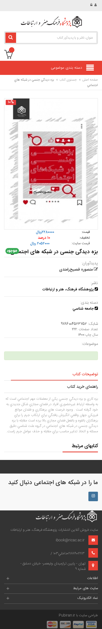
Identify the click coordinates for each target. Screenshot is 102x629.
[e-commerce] (51, 22)
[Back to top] (6, 619)
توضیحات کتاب (85, 374)
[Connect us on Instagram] (93, 496)
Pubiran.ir (67, 615)
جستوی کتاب (68, 79)
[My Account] (96, 5)
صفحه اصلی (90, 79)
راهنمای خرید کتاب (82, 386)
